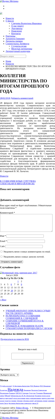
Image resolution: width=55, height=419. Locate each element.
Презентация (4, 393)
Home (8, 61)
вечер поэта (46, 396)
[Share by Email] (10, 178)
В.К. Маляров (34, 386)
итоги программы (19, 398)
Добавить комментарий (22, 98)
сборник (20, 401)
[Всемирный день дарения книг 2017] (18, 273)
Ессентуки (3, 390)
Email (3, 241)
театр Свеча (4, 403)
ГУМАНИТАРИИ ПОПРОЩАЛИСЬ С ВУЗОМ (29, 328)
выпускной (9, 398)
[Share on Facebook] (3, 178)
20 (12, 290)
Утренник (39, 393)
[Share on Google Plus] (5, 178)
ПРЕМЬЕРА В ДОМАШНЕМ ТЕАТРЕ (24, 326)
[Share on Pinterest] (7, 178)
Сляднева (25, 393)
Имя (3, 236)
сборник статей (28, 401)
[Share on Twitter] (1, 178)
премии (13, 401)
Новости (10, 64)
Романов (12, 393)
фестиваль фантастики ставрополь (20, 403)
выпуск (2, 398)
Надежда (15, 389)
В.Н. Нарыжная (45, 386)
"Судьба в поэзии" (6, 386)
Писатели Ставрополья (39, 390)
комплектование (35, 398)
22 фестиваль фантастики (21, 386)
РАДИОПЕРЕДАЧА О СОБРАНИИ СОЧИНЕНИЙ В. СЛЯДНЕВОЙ (23, 317)
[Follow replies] (1, 194)
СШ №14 (19, 393)
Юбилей (7, 396)
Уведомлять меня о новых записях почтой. (23, 257)
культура (8, 401)
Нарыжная (27, 390)
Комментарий (7, 213)
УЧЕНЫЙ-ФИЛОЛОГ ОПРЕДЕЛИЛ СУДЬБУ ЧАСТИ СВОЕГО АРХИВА (28, 312)
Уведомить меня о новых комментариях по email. (26, 251)
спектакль (51, 401)
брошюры (38, 396)
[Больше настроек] (12, 178)
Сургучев (32, 393)
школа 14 (35, 403)
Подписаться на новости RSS (15, 339)
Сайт (2, 246)
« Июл (3, 300)
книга (28, 398)
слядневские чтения (40, 401)
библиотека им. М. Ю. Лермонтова (22, 396)
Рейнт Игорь (22, 408)
